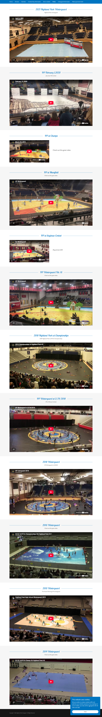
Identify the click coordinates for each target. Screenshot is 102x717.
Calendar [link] (23, 1)
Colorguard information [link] (64, 1)
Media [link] (54, 1)
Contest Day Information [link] (34, 1)
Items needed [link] (46, 1)
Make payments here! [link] (77, 1)
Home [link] (11, 1)
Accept (85, 711)
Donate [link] (17, 1)
